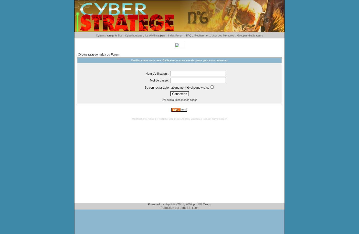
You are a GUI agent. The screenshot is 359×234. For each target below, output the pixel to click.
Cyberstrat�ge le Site (109, 35)
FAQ (188, 35)
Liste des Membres (222, 35)
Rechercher (201, 35)
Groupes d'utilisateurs (250, 35)
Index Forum (175, 35)
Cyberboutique (133, 35)
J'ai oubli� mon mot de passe (179, 99)
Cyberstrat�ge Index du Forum (98, 54)
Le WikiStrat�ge (155, 35)
